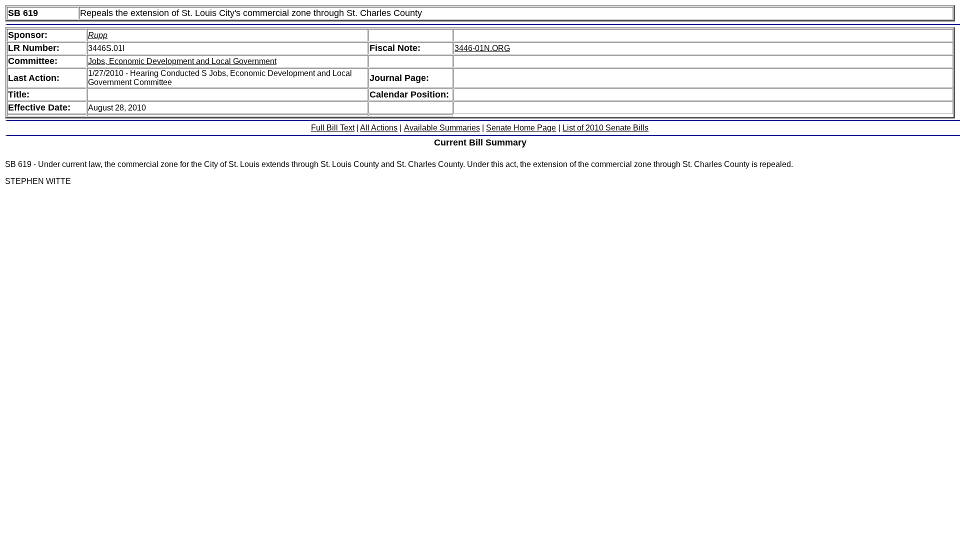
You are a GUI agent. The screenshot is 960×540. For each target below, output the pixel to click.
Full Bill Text (332, 128)
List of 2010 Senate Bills (605, 128)
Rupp (98, 35)
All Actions (379, 128)
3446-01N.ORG (482, 48)
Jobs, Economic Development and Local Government (182, 61)
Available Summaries (442, 128)
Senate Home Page (521, 128)
